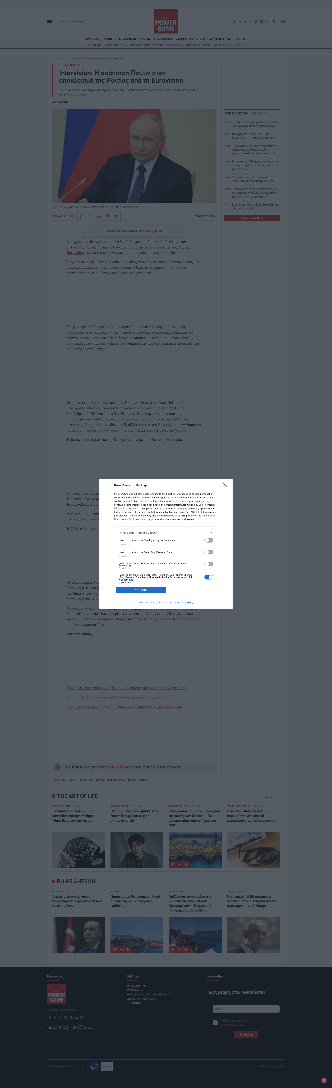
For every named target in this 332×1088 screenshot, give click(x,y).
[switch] (208, 540)
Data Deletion (146, 602)
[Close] (226, 485)
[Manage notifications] (324, 1080)
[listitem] (166, 532)
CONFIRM (141, 590)
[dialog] (166, 544)
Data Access (166, 602)
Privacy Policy (185, 602)
